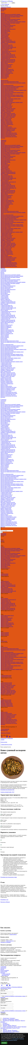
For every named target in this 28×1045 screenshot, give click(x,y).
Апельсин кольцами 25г (6, 40)
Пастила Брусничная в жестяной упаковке (10, 19)
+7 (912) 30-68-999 (5, 4)
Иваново (5, 1025)
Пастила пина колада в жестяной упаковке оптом (12, 92)
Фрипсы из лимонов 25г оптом (8, 129)
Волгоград (17, 1020)
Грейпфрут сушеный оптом (7, 110)
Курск (18, 1027)
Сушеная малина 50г (5, 58)
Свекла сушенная (5, 75)
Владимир (12, 1020)
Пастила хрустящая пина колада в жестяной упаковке (13, 21)
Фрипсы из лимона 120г (6, 71)
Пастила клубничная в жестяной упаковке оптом (12, 86)
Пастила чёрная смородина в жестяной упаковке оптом (13, 90)
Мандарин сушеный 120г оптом (8, 115)
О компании (3, 140)
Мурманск (14, 1030)
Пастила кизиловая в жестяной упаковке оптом (12, 102)
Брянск (16, 1019)
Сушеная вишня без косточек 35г (8, 51)
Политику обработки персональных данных (12, 1039)
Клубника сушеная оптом (6, 121)
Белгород (5, 1019)
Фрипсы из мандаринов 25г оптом (9, 133)
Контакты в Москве (5, 902)
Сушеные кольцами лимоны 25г (8, 41)
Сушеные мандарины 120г (7, 46)
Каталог (3, 142)
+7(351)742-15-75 (10, 941)
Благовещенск (11, 1019)
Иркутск (14, 1025)
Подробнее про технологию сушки (9, 877)
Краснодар (3, 1027)
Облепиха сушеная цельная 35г (8, 54)
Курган (14, 1027)
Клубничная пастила (5, 18)
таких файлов (15, 1038)
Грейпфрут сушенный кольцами (8, 42)
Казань (4, 1026)
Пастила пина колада (5, 27)
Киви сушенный (4, 43)
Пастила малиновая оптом (7, 93)
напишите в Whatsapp (6, 942)
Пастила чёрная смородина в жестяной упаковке (12, 15)
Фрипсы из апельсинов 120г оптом (9, 136)
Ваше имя (3, 990)
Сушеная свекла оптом (6, 104)
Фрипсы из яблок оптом (6, 126)
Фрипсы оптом (4, 125)
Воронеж (3, 1021)
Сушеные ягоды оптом (6, 118)
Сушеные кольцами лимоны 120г (8, 47)
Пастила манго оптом (6, 97)
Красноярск (9, 1027)
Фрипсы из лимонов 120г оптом (8, 135)
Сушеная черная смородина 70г (8, 55)
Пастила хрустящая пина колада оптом (10, 81)
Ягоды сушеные (4, 49)
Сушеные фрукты (5, 37)
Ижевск (9, 1025)
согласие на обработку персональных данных (15, 996)
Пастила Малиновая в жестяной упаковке (10, 16)
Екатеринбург (6, 1024)
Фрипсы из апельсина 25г (7, 64)
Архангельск (6, 1018)
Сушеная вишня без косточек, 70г (8, 57)
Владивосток (6, 1020)
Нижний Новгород (7, 1031)
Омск (4, 1032)
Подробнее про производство (7, 789)
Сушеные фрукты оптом (6, 106)
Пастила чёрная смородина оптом (8, 88)
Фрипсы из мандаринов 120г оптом (9, 134)
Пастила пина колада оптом (7, 91)
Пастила (3, 13)
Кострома (24, 1026)
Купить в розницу (5, 207)
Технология (3, 141)
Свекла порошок (4, 36)
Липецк (5, 1029)
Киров (19, 1026)
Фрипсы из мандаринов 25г (7, 69)
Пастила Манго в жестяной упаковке (9, 20)
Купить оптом (4, 208)
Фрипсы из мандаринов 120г (7, 70)
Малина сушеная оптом (6, 120)
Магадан (5, 1030)
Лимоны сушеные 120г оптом (7, 117)
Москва (9, 1030)
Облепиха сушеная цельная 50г (8, 59)
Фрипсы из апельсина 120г (7, 73)
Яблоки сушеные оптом (6, 107)
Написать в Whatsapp (6, 7)
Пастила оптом (4, 80)
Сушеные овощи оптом (6, 103)
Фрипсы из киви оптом (6, 131)
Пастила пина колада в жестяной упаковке (10, 14)
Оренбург (11, 1032)
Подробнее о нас (4, 899)
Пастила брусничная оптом (7, 99)
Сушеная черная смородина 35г (8, 60)
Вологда (23, 1020)
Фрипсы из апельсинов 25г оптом (8, 128)
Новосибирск (16, 1031)
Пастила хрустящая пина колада (8, 29)
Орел (7, 1032)
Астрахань (12, 1018)
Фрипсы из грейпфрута (6, 66)
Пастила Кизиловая (5, 33)
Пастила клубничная (5, 24)
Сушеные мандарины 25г (6, 44)
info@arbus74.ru (4, 730)
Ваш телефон (4, 993)
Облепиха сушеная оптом (6, 123)
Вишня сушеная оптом (6, 119)
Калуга (15, 1026)
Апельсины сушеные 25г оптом (8, 108)
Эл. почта (3, 1008)
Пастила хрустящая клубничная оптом (9, 87)
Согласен (4, 1042)
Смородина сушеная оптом (7, 124)
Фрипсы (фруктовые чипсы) (7, 62)
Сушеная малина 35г (5, 52)
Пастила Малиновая (5, 30)
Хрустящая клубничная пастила (8, 25)
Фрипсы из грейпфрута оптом (8, 130)
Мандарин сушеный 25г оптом (8, 113)
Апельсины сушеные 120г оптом (8, 114)
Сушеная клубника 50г (6, 53)
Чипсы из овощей (5, 74)
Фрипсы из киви (4, 68)
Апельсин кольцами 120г (6, 48)
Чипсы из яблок (4, 63)
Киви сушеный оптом (6, 112)
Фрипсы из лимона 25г (6, 65)
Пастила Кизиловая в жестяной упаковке (10, 22)
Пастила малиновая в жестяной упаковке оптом (12, 95)
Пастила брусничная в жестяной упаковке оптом (12, 96)
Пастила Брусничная (5, 31)
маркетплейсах (13, 934)
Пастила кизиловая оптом (7, 101)
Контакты (3, 267)
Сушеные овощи (5, 35)
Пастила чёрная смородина (7, 26)
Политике (3, 997)
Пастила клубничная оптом (7, 85)
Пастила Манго (4, 32)
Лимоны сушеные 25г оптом (7, 109)
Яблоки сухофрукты (5, 38)
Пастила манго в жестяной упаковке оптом (11, 98)
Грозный (5, 1023)
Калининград (10, 1026)
